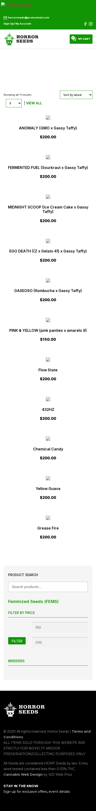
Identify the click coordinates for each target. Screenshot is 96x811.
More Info (48, 127)
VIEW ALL (34, 103)
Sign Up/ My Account (17, 23)
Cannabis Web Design (23, 774)
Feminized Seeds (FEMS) (33, 601)
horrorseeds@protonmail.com (28, 17)
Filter (17, 641)
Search (82, 587)
